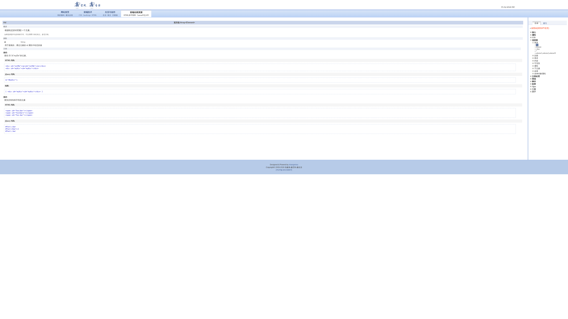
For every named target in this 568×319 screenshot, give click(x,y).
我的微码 (60, 15)
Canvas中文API (143, 15)
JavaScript (87, 15)
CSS (80, 15)
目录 (536, 23)
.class (538, 49)
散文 (109, 15)
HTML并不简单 (130, 15)
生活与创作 (110, 12)
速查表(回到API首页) (540, 28)
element (538, 47)
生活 (104, 15)
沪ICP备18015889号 (284, 170)
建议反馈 (69, 15)
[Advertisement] (264, 146)
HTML (94, 15)
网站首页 (65, 12)
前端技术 (88, 12)
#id (537, 45)
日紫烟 (115, 15)
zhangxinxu (293, 165)
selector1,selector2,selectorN (546, 53)
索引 (545, 23)
